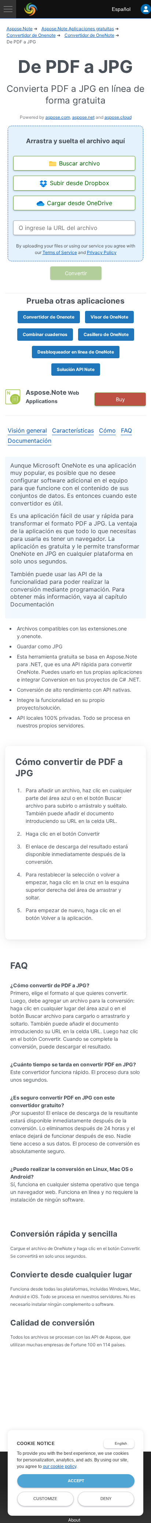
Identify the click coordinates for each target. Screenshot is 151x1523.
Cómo (107, 430)
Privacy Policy (102, 252)
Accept (76, 1481)
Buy (120, 399)
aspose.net (83, 117)
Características (73, 430)
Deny (105, 1498)
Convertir (76, 273)
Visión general (27, 430)
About (74, 1520)
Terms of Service (60, 252)
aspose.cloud (118, 117)
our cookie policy (59, 1466)
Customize (45, 1498)
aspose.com (57, 117)
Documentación (29, 440)
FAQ (126, 430)
